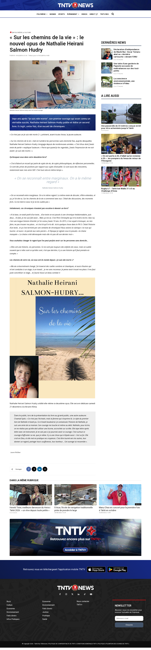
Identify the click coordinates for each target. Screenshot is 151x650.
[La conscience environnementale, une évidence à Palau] (106, 82)
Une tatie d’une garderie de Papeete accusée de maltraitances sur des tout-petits (126, 67)
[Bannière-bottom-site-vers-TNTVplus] (75, 555)
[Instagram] (66, 594)
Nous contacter (83, 601)
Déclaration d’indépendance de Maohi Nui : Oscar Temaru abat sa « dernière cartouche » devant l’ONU (127, 53)
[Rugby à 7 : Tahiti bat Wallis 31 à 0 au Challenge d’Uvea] (121, 177)
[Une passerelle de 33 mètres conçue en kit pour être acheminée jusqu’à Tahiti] (121, 114)
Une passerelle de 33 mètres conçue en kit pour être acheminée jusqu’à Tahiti (121, 127)
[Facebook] (28, 469)
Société (104, 121)
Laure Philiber (15, 452)
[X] (34, 469)
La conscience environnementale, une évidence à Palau (124, 81)
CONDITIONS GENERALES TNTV (86, 644)
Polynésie (18, 32)
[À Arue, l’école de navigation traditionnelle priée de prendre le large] (75, 494)
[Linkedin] (39, 469)
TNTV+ (79, 605)
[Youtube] (91, 594)
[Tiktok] (84, 594)
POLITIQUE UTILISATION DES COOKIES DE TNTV (113, 644)
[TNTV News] (75, 587)
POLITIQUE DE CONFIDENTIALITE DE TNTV (61, 644)
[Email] (45, 469)
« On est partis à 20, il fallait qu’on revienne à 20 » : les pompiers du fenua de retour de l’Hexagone (121, 158)
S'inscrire (129, 625)
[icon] (11, 32)
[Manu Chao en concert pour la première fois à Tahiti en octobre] (120, 494)
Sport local (105, 184)
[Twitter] (72, 594)
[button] (112, 14)
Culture (27, 32)
